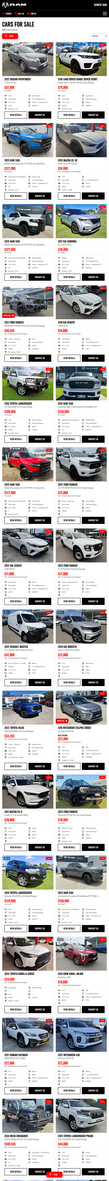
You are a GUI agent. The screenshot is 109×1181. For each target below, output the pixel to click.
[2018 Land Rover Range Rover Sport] (81, 59)
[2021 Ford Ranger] (27, 302)
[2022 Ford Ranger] (81, 464)
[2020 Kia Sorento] (81, 626)
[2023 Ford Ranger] (81, 545)
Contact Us (40, 115)
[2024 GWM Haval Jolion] (81, 954)
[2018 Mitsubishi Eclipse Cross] (81, 708)
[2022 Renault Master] (27, 626)
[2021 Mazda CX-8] (27, 791)
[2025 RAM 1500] (27, 140)
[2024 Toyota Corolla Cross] (27, 954)
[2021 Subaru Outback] (27, 1035)
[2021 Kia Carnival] (81, 221)
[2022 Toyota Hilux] (27, 708)
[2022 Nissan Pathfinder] (27, 59)
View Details (15, 115)
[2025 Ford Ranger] (81, 791)
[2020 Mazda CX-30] (81, 140)
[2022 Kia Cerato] (27, 545)
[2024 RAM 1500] (81, 383)
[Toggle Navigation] (105, 13)
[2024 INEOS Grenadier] (27, 1116)
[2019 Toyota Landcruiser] (27, 873)
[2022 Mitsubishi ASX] (81, 1035)
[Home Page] (14, 5)
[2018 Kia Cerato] (81, 302)
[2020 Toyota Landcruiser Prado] (81, 1116)
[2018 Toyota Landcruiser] (27, 383)
